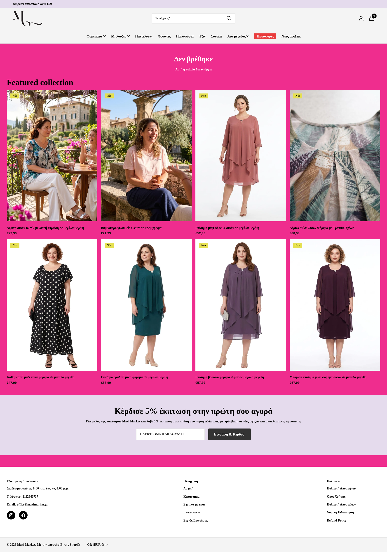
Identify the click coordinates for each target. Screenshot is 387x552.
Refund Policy (336, 520)
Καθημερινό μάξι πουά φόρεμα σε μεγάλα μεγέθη (40, 377)
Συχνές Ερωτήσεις (195, 520)
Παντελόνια (143, 36)
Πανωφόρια (185, 36)
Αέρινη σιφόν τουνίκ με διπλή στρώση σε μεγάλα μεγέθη (45, 228)
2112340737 (30, 496)
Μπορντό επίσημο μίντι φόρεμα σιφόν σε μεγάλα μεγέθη (328, 377)
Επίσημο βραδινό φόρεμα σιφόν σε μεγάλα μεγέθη (229, 377)
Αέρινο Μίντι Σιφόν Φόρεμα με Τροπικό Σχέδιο (322, 228)
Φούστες (164, 36)
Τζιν (202, 36)
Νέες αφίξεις (290, 36)
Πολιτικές (333, 481)
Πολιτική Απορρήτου (341, 488)
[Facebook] (23, 515)
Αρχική (188, 488)
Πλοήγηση (190, 481)
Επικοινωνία (191, 512)
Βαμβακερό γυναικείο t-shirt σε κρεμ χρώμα (131, 228)
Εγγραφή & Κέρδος (229, 434)
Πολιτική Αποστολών (341, 504)
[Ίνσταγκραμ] (11, 515)
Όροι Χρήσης (336, 496)
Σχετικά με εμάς (194, 504)
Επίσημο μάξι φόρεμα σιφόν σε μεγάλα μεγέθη (227, 228)
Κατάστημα (191, 496)
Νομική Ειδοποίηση (340, 512)
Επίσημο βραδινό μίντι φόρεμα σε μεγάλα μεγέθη (134, 377)
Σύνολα (216, 36)
